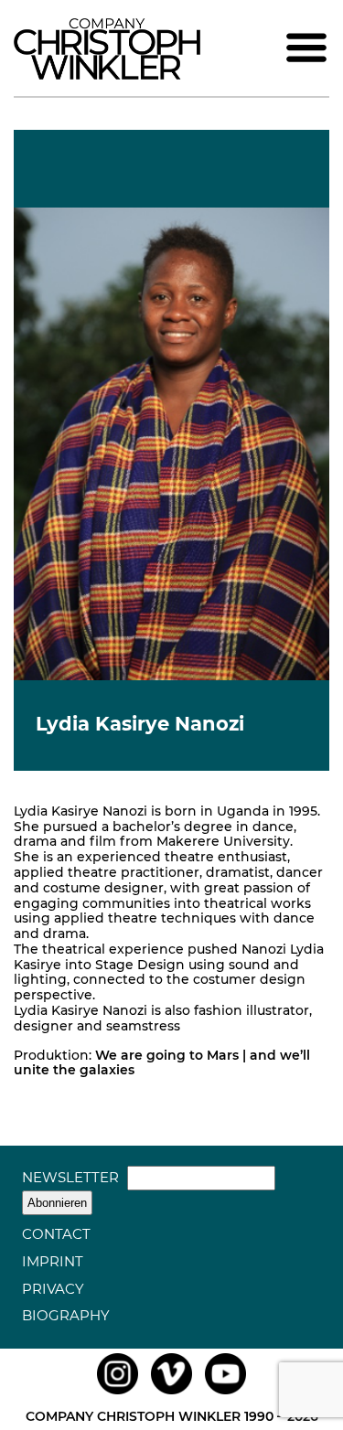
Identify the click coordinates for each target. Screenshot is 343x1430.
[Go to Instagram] (117, 1394)
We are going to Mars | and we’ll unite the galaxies (162, 1063)
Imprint (52, 1261)
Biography (66, 1315)
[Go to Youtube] (225, 1394)
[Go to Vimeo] (171, 1394)
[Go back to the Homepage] (107, 75)
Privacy (53, 1288)
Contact (56, 1234)
